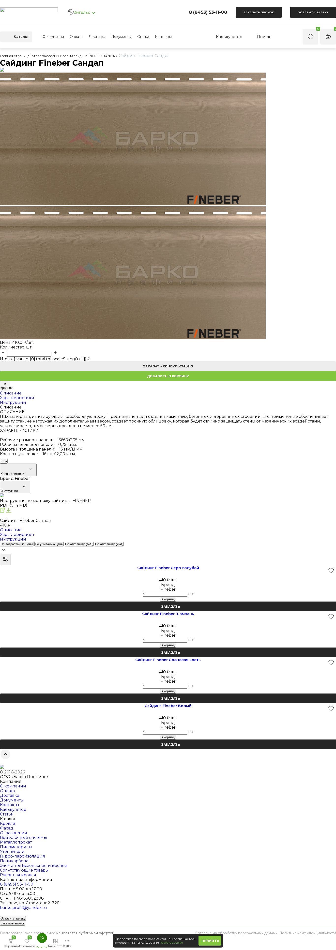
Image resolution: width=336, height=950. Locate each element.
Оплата (76, 36)
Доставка (97, 36)
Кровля (7, 823)
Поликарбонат (15, 861)
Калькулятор (13, 809)
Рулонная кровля (18, 875)
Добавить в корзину (168, 376)
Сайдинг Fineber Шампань (168, 613)
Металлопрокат (16, 842)
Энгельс (82, 12)
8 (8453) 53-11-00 (208, 12)
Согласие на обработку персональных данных (236, 933)
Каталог (21, 36)
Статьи (143, 36)
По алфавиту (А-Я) (79, 544)
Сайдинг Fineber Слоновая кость (168, 659)
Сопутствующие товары (24, 870)
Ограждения (13, 832)
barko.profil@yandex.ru (23, 907)
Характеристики (12, 474)
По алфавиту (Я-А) (109, 544)
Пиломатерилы (16, 846)
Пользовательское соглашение (27, 933)
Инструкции (9, 491)
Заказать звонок (259, 12)
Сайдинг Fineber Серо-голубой (168, 567)
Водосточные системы (23, 837)
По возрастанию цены (16, 544)
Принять (210, 940)
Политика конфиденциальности (307, 933)
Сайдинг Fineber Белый (168, 705)
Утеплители (12, 851)
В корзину (168, 599)
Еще (3, 461)
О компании (53, 36)
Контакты (163, 36)
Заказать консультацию (168, 366)
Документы (121, 36)
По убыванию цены (49, 544)
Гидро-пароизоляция (22, 856)
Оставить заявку (313, 12)
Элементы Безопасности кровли (33, 865)
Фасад (6, 828)
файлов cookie (172, 942)
